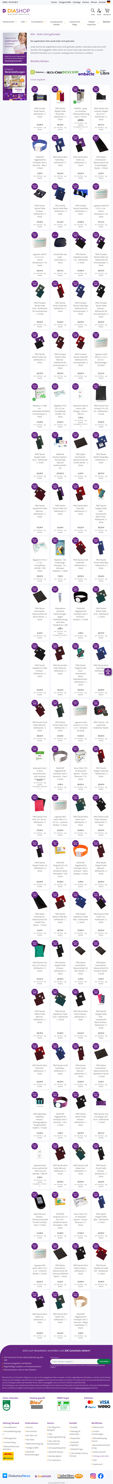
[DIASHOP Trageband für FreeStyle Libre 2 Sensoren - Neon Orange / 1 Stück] (80, 864)
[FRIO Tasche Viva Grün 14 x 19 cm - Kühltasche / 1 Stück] (39, 962)
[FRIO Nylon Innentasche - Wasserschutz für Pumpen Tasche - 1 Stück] (101, 962)
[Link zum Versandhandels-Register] (63, 1405)
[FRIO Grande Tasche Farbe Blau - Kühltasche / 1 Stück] (80, 205)
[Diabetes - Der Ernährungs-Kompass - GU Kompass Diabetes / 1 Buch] (60, 559)
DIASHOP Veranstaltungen (32, 1453)
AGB (95, 1460)
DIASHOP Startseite (38, 53)
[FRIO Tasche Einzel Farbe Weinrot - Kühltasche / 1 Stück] (80, 1065)
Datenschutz (98, 1427)
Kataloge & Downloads (74, 1432)
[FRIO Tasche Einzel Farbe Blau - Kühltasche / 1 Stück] (101, 559)
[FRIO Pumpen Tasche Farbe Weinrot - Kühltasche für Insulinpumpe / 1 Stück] (60, 356)
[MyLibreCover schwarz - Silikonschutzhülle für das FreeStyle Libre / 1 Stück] (39, 1215)
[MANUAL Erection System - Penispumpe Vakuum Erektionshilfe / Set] (60, 456)
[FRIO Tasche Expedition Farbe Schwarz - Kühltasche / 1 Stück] (39, 669)
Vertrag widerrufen (101, 1456)
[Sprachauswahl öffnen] (108, 2)
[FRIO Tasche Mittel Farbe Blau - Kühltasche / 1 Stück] (101, 456)
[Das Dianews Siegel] (38, 1405)
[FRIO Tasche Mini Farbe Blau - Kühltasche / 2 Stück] (60, 157)
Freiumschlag (10, 1442)
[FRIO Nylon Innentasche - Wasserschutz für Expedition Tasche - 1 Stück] (101, 1065)
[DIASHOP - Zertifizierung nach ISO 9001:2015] (11, 1405)
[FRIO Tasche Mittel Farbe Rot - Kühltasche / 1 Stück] (60, 914)
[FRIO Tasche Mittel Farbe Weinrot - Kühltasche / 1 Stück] (39, 1014)
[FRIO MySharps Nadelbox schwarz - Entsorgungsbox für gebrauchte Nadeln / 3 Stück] (39, 1115)
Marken (106, 21)
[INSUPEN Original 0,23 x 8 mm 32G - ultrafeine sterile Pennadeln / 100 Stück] (60, 864)
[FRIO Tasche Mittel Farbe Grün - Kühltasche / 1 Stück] (101, 612)
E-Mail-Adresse (54, 1357)
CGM (23, 22)
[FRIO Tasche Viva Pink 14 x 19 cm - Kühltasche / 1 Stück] (39, 815)
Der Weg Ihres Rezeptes (53, 1428)
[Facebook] (100, 1476)
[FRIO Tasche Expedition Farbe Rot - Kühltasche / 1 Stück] (101, 1265)
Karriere (85, 2)
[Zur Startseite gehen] (16, 12)
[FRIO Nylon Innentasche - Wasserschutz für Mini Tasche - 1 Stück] (80, 962)
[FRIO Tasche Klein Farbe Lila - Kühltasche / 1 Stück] (39, 1315)
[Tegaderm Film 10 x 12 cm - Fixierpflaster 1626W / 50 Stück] (60, 405)
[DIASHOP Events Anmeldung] (15, 83)
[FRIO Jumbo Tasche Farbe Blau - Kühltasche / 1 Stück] (60, 205)
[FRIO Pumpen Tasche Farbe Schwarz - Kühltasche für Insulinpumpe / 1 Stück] (101, 304)
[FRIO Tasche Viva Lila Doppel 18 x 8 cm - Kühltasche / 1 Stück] (101, 1115)
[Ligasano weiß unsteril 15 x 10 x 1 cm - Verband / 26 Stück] (80, 721)
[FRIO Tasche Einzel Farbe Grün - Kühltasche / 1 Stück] (60, 721)
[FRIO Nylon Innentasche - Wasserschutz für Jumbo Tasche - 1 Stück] (80, 456)
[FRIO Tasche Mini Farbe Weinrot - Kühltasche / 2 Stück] (60, 669)
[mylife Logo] (38, 72)
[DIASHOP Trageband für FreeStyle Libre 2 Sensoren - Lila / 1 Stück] (60, 1115)
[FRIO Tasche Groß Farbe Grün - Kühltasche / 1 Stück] (80, 1165)
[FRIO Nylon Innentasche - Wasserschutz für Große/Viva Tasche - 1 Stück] (39, 914)
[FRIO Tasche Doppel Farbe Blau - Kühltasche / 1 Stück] (101, 1215)
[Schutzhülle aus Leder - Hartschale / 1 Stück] (60, 254)
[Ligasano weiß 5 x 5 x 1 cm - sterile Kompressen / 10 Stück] (39, 254)
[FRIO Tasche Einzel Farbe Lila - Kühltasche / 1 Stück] (60, 508)
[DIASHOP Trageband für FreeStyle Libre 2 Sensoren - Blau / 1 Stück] (39, 157)
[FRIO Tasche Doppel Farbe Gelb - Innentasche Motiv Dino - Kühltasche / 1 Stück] (101, 508)
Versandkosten (10, 1427)
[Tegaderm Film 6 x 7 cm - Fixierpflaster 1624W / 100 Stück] (39, 559)
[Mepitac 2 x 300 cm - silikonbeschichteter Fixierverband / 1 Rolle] (39, 405)
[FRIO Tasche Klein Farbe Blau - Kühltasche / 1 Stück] (101, 669)
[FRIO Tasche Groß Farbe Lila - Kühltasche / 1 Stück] (101, 914)
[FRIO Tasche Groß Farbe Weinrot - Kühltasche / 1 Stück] (39, 721)
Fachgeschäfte (65, 2)
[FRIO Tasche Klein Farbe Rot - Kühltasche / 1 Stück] (39, 1065)
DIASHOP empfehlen (74, 1443)
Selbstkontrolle (8, 22)
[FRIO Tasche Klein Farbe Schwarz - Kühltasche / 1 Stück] (80, 1265)
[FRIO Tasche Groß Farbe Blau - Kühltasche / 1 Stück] (60, 1065)
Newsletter (75, 1438)
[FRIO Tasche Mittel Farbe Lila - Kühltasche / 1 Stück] (39, 356)
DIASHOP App (77, 1449)
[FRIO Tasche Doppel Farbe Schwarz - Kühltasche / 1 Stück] (60, 962)
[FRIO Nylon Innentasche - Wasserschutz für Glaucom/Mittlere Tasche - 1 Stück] (60, 1265)
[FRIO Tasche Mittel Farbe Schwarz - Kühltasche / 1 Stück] (80, 1115)
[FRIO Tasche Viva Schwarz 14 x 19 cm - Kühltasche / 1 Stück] (101, 405)
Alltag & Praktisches (91, 23)
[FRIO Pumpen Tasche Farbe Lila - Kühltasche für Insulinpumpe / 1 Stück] (101, 254)
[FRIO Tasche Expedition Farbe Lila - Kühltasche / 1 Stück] (80, 254)
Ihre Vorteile (31, 1431)
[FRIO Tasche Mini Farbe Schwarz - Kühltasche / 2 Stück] (80, 1014)
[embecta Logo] (86, 72)
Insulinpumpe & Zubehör (56, 23)
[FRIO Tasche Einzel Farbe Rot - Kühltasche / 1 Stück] (60, 304)
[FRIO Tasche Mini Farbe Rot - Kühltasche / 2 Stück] (80, 508)
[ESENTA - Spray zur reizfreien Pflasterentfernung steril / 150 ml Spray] (80, 108)
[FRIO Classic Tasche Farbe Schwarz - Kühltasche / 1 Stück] (39, 205)
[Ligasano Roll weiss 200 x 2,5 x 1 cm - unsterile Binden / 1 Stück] (39, 1265)
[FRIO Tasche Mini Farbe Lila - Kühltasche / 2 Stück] (80, 157)
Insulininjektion (37, 22)
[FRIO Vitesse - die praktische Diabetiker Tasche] (101, 721)
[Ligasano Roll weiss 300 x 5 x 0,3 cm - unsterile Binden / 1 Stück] (60, 815)
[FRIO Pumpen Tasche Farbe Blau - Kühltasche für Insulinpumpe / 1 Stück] (80, 304)
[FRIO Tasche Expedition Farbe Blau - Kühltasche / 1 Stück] (80, 914)
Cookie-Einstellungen (97, 1432)
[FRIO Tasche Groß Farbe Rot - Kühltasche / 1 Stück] (80, 559)
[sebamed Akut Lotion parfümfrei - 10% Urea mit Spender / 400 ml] (39, 1165)
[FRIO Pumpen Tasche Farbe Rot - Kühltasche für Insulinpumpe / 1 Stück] (80, 356)
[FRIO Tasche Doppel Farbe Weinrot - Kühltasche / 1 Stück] (101, 864)
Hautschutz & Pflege (75, 23)
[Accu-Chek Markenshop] (54, 72)
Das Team (30, 1439)
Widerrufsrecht (99, 1452)
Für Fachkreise (54, 1460)
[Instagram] (93, 1476)
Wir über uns (31, 1435)
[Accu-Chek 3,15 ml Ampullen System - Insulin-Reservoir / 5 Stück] (80, 1215)
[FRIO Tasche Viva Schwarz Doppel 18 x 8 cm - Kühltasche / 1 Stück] (101, 108)
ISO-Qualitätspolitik (57, 1448)
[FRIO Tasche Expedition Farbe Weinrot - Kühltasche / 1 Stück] (39, 508)
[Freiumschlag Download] (15, 48)
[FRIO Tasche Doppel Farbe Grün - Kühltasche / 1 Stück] (39, 456)
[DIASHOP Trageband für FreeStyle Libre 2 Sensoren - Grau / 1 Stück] (60, 768)
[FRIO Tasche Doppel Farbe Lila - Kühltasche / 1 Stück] (39, 864)
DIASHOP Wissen (55, 1452)
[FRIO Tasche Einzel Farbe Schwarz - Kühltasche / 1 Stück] (101, 1165)
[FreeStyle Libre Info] (102, 72)
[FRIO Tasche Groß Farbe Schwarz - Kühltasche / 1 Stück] (101, 815)
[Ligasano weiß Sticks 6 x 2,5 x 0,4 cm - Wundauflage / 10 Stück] (101, 356)
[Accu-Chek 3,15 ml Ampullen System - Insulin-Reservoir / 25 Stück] (80, 768)
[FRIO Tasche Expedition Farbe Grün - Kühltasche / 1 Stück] (60, 1014)
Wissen (94, 2)
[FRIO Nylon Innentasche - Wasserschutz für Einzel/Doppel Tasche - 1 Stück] (101, 157)
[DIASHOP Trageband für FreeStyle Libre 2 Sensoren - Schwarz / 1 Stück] (80, 612)
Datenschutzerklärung (82, 1388)
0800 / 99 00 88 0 (10, 2)
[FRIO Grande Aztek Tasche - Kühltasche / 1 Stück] (39, 108)
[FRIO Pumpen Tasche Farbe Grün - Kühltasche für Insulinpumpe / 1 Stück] (39, 304)
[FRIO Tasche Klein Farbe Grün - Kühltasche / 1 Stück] (80, 815)
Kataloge (77, 2)
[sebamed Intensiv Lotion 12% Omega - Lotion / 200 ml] (80, 405)
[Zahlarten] (97, 1405)
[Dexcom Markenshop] (70, 72)
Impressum (98, 1464)
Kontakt (102, 2)
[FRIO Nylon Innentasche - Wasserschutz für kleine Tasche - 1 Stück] (39, 612)
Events (54, 2)
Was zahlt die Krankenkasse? (53, 1442)
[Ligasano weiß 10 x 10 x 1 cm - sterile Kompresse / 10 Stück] (101, 205)
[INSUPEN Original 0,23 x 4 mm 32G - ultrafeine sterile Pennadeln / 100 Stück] (60, 1215)
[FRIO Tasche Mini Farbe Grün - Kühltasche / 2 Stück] (60, 1315)
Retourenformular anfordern (11, 1448)
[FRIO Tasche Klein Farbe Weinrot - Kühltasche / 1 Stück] (60, 1165)
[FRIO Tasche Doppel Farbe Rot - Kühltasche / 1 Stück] (101, 768)
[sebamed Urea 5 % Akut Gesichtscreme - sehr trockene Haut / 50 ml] (39, 768)
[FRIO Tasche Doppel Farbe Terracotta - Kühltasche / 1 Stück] (60, 108)
